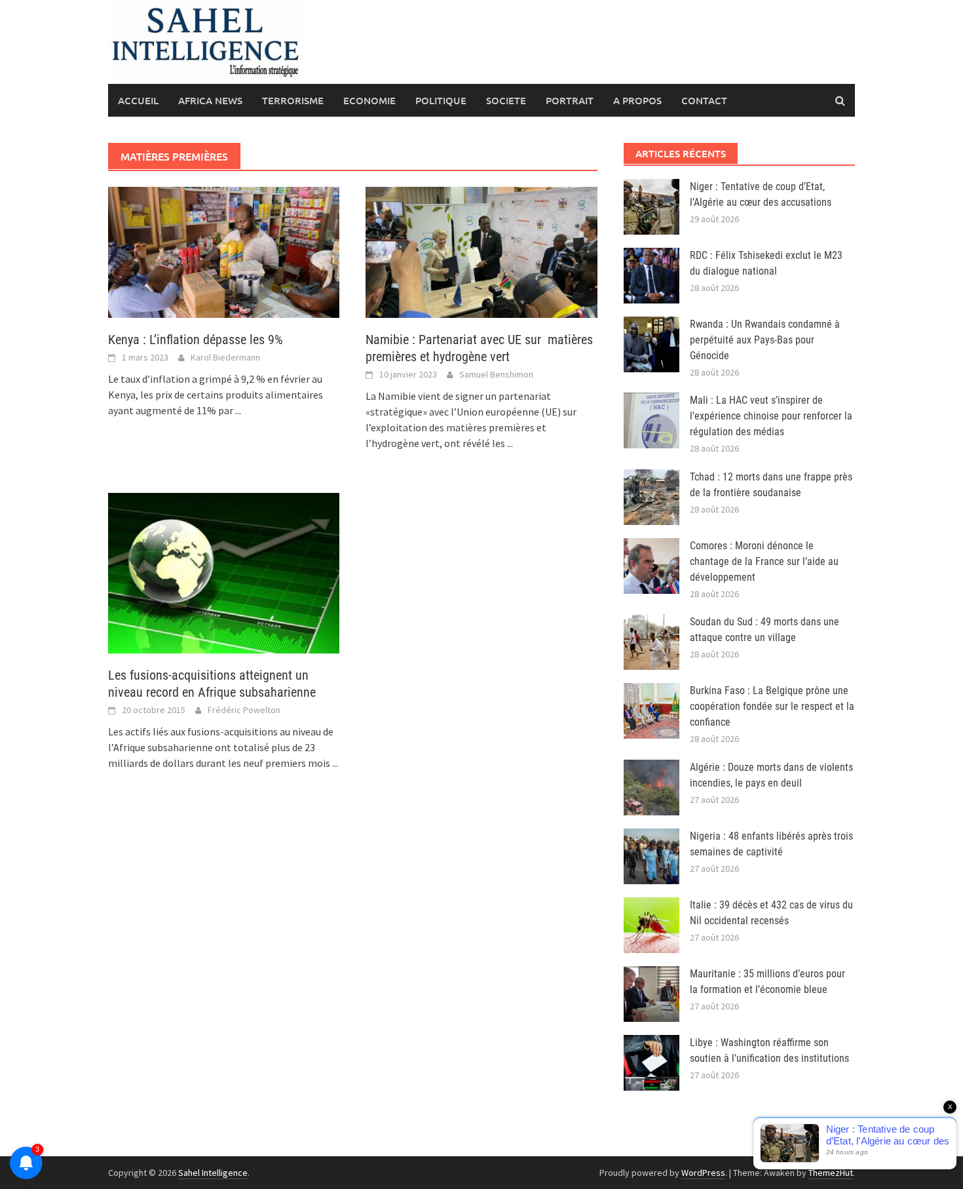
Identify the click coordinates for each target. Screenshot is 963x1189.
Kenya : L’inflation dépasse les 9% (195, 339)
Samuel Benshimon (496, 374)
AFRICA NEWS (210, 100)
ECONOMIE (369, 100)
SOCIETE (506, 100)
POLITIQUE (440, 100)
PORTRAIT (570, 100)
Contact (704, 100)
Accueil (138, 100)
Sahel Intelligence (213, 1173)
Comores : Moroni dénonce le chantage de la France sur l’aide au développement (764, 561)
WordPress (703, 1173)
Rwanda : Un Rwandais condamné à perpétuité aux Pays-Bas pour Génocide (765, 340)
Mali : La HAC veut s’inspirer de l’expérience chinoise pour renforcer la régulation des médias (771, 416)
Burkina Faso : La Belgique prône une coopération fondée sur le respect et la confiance (772, 706)
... (238, 410)
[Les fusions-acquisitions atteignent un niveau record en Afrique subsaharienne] (223, 572)
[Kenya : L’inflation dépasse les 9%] (223, 251)
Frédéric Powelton (244, 710)
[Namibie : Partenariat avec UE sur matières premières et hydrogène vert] (481, 251)
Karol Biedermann (225, 357)
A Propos (637, 100)
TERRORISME (293, 100)
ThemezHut (830, 1173)
